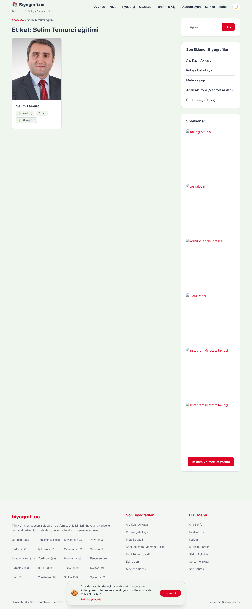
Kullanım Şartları (199, 546)
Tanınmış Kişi (166, 7)
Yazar (113, 7)
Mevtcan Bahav (136, 569)
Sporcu (97, 577)
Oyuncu (99, 7)
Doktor (97, 567)
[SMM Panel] (210, 317)
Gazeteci (145, 7)
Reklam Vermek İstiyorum (211, 462)
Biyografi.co (31, 4)
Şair (17, 577)
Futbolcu (20, 567)
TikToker (72, 567)
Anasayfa (18, 20)
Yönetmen (47, 577)
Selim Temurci (28, 106)
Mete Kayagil (196, 80)
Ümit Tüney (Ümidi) (200, 100)
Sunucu (97, 549)
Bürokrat (46, 567)
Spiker (71, 577)
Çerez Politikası (199, 561)
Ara (228, 27)
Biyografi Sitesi (231, 601)
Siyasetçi (128, 7)
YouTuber (47, 558)
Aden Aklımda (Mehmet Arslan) (209, 90)
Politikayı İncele (91, 599)
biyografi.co (26, 517)
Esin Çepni (132, 561)
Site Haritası (196, 569)
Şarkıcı (210, 7)
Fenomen (99, 558)
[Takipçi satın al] (210, 153)
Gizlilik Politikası (199, 554)
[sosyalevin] (210, 208)
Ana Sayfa (195, 524)
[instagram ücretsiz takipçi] (210, 372)
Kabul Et (170, 593)
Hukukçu (72, 558)
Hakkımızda (196, 532)
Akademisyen (190, 7)
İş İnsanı (46, 549)
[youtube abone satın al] (210, 263)
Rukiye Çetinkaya (199, 70)
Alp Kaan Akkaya (198, 60)
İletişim (224, 7)
